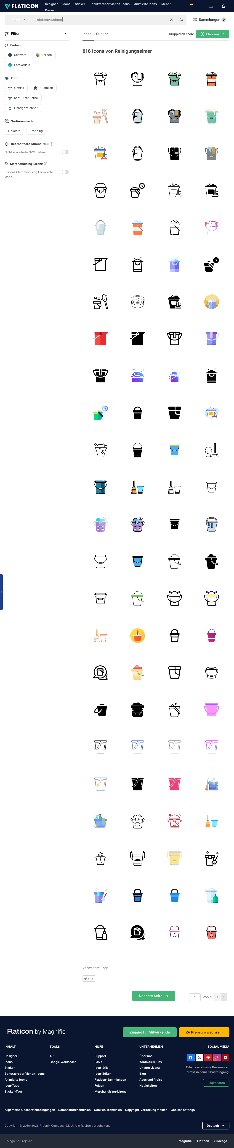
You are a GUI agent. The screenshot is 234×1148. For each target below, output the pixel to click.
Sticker (80, 4)
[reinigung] (211, 450)
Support (100, 1056)
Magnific (185, 1141)
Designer (51, 4)
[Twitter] (199, 1057)
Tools (55, 1046)
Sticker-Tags (14, 1091)
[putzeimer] (211, 784)
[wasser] (174, 709)
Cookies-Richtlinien (108, 1110)
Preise (49, 10)
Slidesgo (220, 1141)
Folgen (99, 1085)
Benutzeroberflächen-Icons (110, 4)
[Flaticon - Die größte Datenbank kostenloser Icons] (21, 6)
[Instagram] (217, 1057)
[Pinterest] (208, 1057)
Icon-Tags (12, 1085)
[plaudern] (100, 672)
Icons (66, 4)
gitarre (88, 978)
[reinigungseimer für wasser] (137, 450)
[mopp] (211, 858)
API (52, 1056)
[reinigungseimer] (100, 79)
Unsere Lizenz (149, 1067)
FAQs (98, 1062)
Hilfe (99, 1046)
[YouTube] (225, 1057)
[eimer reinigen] (174, 598)
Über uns (145, 1056)
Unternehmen (151, 1046)
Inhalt (10, 1046)
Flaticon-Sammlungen (110, 1079)
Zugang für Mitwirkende (150, 1032)
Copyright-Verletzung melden (146, 1110)
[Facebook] (191, 1057)
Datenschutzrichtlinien (74, 1110)
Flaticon (203, 1141)
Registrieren (216, 1083)
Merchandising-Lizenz (110, 1091)
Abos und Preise (150, 1079)
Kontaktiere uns (150, 1062)
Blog (142, 1073)
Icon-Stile (102, 1067)
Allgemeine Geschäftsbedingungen (30, 1110)
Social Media (218, 1046)
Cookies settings (183, 1110)
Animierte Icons (145, 4)
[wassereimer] (100, 524)
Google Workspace (63, 1062)
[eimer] (174, 450)
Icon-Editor (103, 1073)
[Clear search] (171, 20)
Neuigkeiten (148, 1085)
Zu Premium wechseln (204, 1032)
